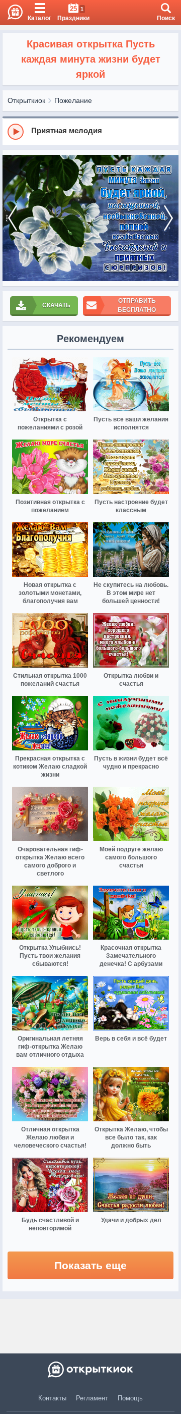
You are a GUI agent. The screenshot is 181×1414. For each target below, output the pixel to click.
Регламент (92, 1398)
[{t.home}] (90, 1370)
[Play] (16, 132)
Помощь (130, 1398)
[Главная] (11, 13)
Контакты (52, 1398)
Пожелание (73, 100)
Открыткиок (26, 100)
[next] (168, 218)
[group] (90, 131)
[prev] (12, 218)
